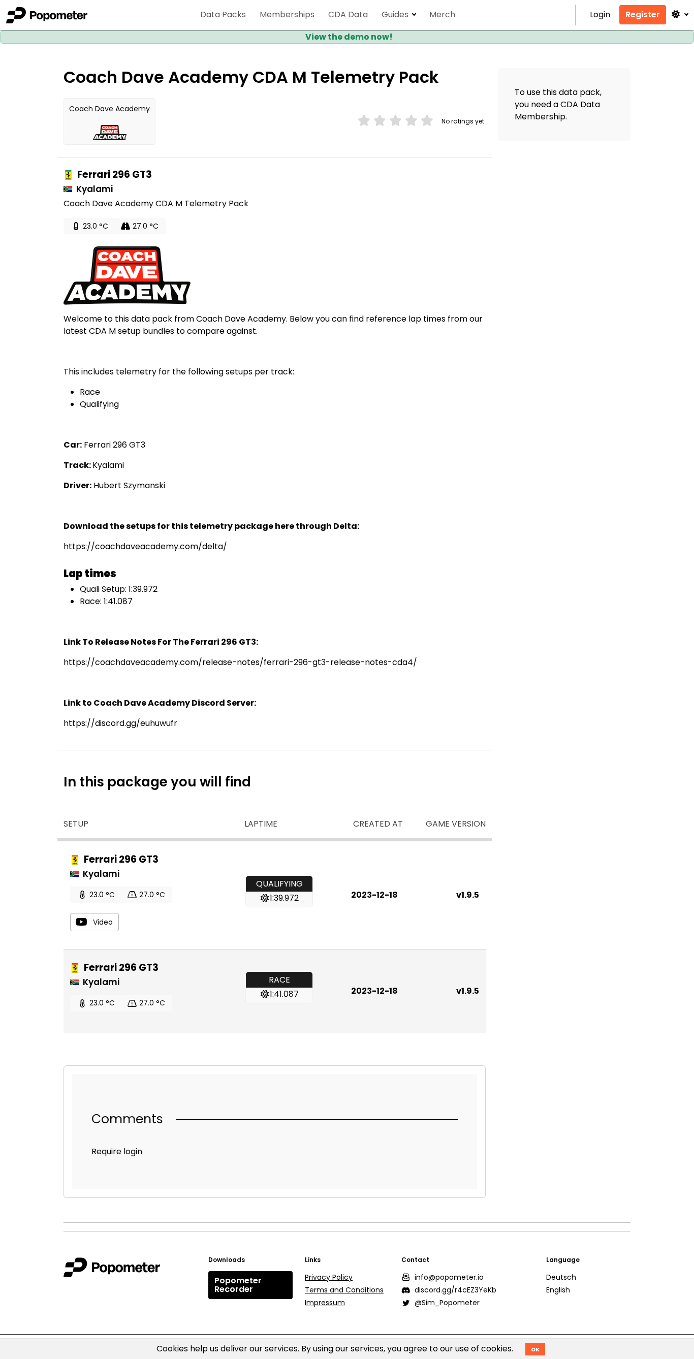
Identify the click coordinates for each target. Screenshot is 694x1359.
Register (642, 14)
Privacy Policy (329, 1277)
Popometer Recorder (238, 1285)
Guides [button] (395, 15)
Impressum (325, 1303)
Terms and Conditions (344, 1290)
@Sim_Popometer (447, 1303)
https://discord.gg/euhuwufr (120, 723)
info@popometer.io (449, 1277)
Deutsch (561, 1277)
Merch (442, 15)
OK (535, 1349)
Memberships (287, 15)
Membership (540, 116)
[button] (679, 14)
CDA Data (348, 15)
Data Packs (223, 15)
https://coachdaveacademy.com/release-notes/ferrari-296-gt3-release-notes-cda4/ (240, 662)
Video (103, 922)
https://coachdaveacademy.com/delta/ (145, 546)
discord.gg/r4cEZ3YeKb (455, 1290)
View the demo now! (349, 37)
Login (600, 15)
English (558, 1290)
